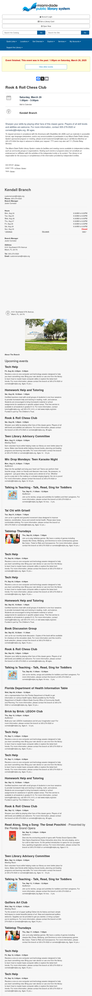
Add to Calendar (26, 104)
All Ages (17, 165)
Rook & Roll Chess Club (21, 418)
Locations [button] (24, 41)
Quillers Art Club (16, 902)
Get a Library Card (47, 21)
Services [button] (61, 41)
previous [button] (8, 231)
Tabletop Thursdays (18, 531)
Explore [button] (50, 41)
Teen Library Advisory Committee (27, 436)
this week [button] (45, 231)
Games (23, 168)
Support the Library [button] (14, 47)
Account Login (46, 17)
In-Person (17, 168)
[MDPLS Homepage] (46, 7)
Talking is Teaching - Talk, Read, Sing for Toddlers (38, 487)
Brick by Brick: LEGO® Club (24, 711)
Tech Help (11, 367)
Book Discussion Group (21, 628)
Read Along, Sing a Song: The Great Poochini (45, 826)
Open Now (47, 26)
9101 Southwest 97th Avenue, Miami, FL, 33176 (22, 313)
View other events (46, 67)
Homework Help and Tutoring (24, 390)
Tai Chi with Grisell (17, 510)
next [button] (84, 231)
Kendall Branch (28, 113)
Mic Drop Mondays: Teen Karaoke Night (31, 459)
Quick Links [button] (11, 41)
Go (41, 32)
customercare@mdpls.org (14, 196)
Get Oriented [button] (38, 41)
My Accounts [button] (75, 41)
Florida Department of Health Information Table (36, 688)
